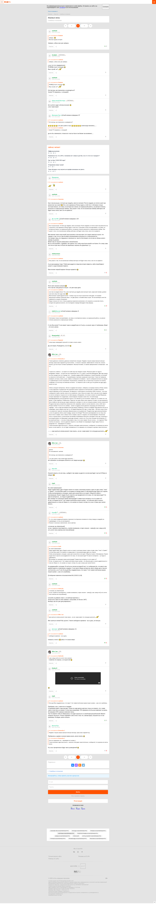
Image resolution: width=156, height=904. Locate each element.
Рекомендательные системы (55, 895)
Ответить (51, 46)
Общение (50, 14)
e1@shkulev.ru (66, 891)
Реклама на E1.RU (84, 856)
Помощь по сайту (53, 858)
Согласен (106, 6)
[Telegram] (83, 765)
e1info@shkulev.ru (85, 892)
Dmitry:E (54, 668)
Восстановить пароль (78, 796)
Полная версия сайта (54, 856)
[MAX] (76, 765)
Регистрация (78, 801)
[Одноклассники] (79, 765)
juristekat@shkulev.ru (94, 892)
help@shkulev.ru (59, 893)
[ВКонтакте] (72, 765)
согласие (62, 7)
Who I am (55, 354)
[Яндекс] (78, 809)
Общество (56, 14)
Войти (78, 792)
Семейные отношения (65, 14)
